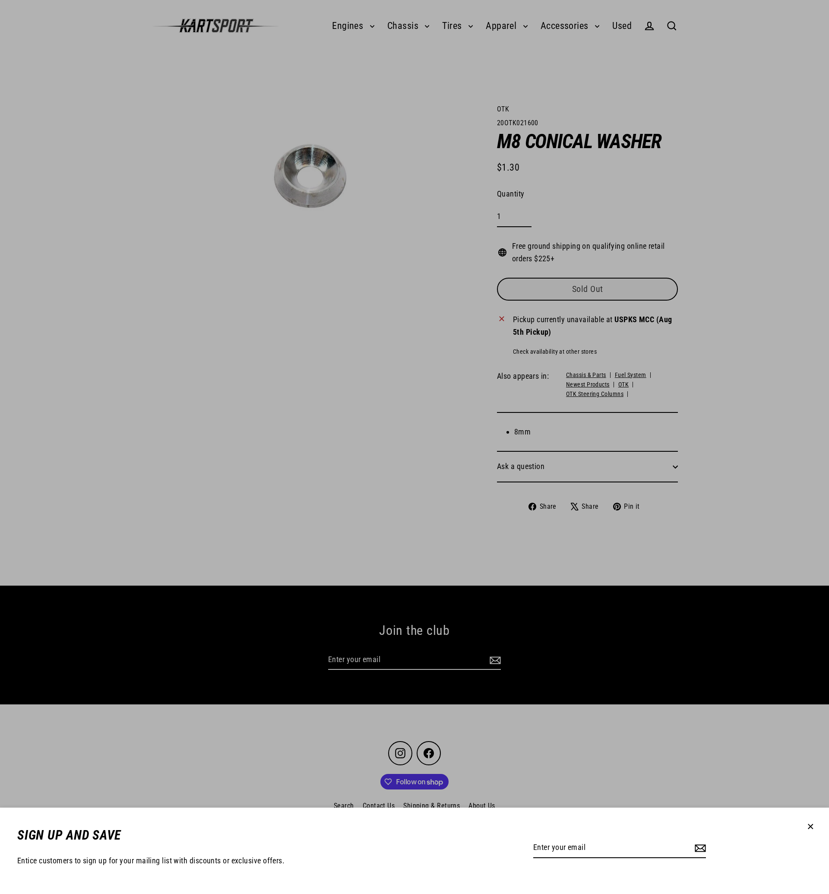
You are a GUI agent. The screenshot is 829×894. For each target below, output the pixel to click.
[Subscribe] (699, 848)
